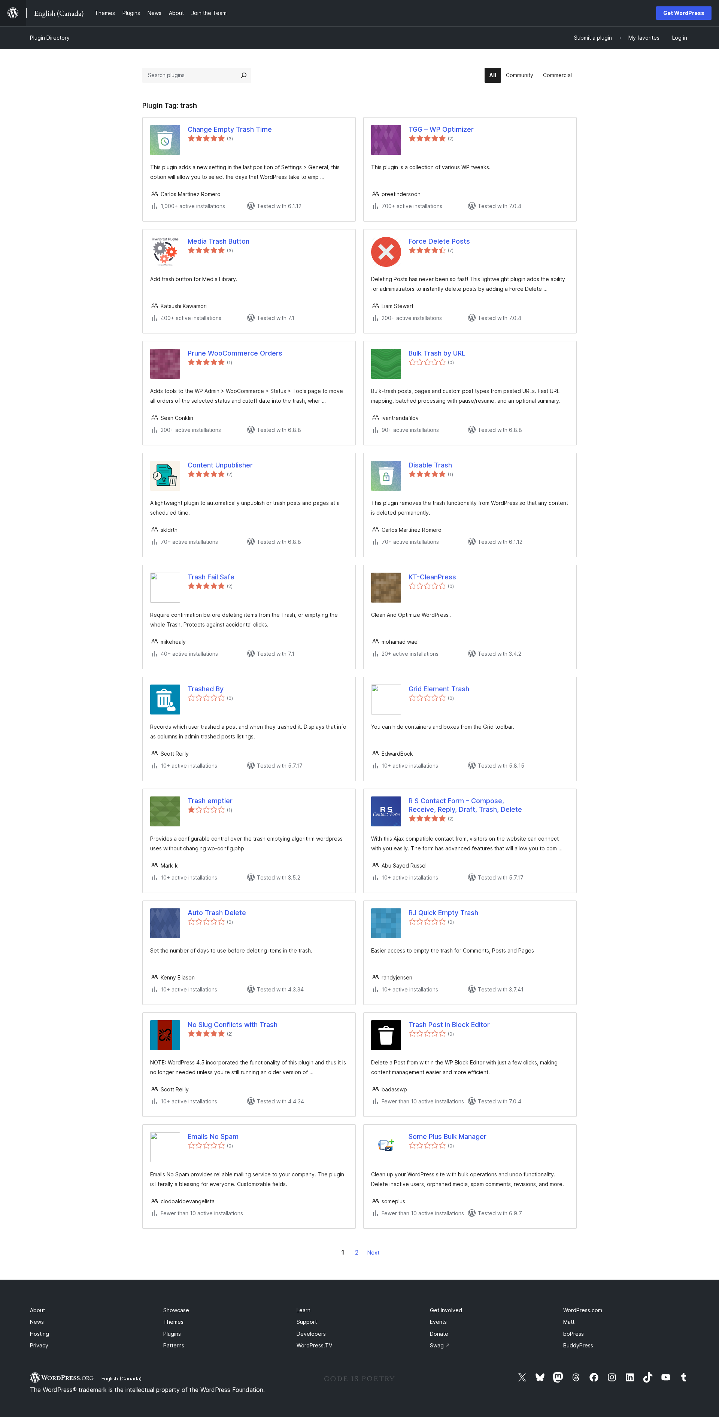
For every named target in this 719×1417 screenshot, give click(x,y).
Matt (568, 1322)
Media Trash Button (218, 241)
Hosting (39, 1334)
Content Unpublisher (220, 465)
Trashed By (206, 689)
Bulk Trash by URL (437, 353)
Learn (303, 1310)
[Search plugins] (243, 75)
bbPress (573, 1334)
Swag (440, 1345)
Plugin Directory (50, 37)
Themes (173, 1322)
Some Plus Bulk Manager (447, 1136)
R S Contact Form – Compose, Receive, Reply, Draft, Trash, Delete (465, 805)
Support (307, 1322)
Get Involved (446, 1310)
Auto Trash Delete (217, 913)
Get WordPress (683, 13)
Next (373, 1252)
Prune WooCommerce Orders (235, 353)
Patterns (173, 1345)
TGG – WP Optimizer (441, 129)
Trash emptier (210, 801)
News (37, 1322)
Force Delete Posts (439, 241)
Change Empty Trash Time (230, 129)
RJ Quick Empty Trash (443, 913)
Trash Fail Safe (211, 577)
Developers (311, 1334)
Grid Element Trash (439, 689)
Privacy (39, 1345)
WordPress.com (582, 1310)
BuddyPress (578, 1345)
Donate (439, 1334)
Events (438, 1322)
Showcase (176, 1310)
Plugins (172, 1334)
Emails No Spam (213, 1136)
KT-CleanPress (432, 577)
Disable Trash (430, 465)
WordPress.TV (314, 1345)
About (37, 1310)
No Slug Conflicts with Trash (232, 1025)
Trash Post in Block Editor (449, 1025)
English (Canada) (121, 1378)
